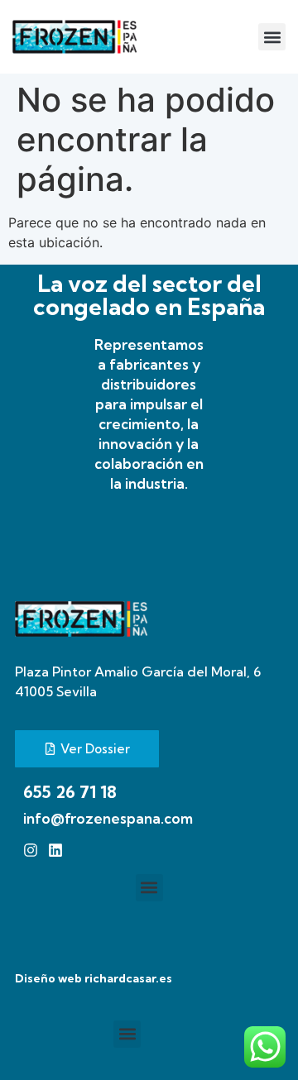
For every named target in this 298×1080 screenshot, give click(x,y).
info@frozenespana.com (108, 818)
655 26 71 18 (70, 791)
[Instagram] (30, 850)
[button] (272, 36)
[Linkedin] (55, 850)
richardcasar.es (128, 978)
